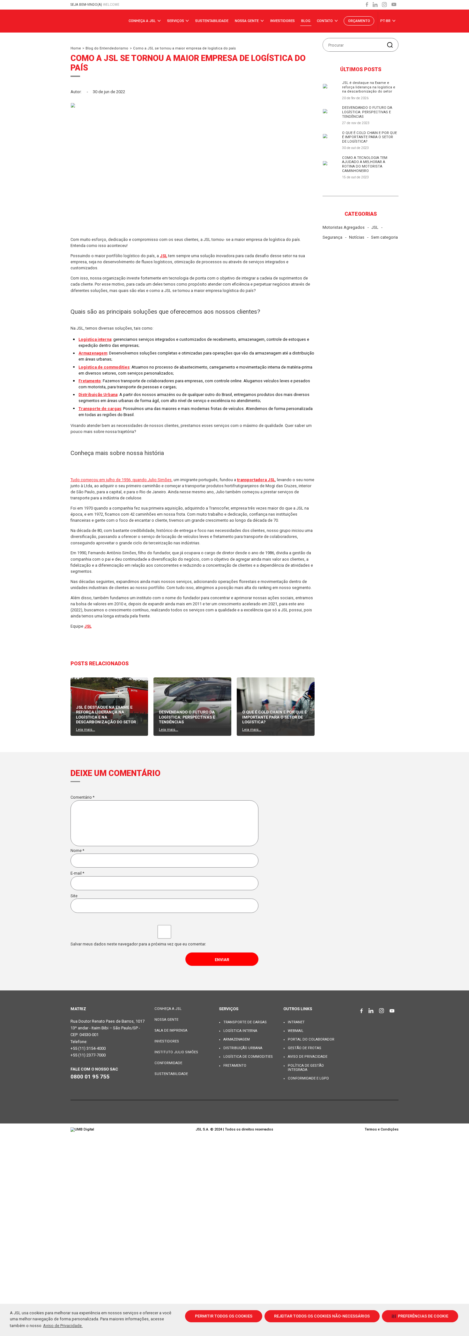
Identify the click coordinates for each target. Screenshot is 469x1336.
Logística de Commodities (248, 1057)
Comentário (82, 797)
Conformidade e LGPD (308, 1078)
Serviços (176, 21)
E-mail (77, 873)
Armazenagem (236, 1039)
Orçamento (359, 21)
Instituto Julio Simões (176, 1052)
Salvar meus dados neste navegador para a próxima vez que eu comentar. (138, 944)
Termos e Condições (381, 1129)
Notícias (356, 237)
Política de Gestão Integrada (306, 1068)
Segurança (332, 237)
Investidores (282, 21)
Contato (325, 21)
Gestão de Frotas (304, 1048)
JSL (374, 227)
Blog (305, 21)
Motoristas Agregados (344, 227)
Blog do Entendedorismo (107, 48)
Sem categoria (384, 237)
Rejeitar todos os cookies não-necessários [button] (322, 1316)
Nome (77, 850)
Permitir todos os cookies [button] (223, 1316)
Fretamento (234, 1066)
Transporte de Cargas (245, 1022)
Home (76, 48)
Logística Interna (240, 1031)
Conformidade (168, 1063)
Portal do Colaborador (311, 1039)
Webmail (295, 1031)
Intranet (296, 1022)
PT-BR (385, 21)
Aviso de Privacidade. (63, 1325)
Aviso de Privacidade (307, 1057)
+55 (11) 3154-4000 (88, 1048)
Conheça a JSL (143, 21)
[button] (420, 1316)
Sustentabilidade (211, 21)
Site (74, 895)
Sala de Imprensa (170, 1030)
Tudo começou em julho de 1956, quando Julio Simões (121, 479)
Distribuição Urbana (242, 1048)
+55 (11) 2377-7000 (88, 1055)
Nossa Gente (247, 21)
